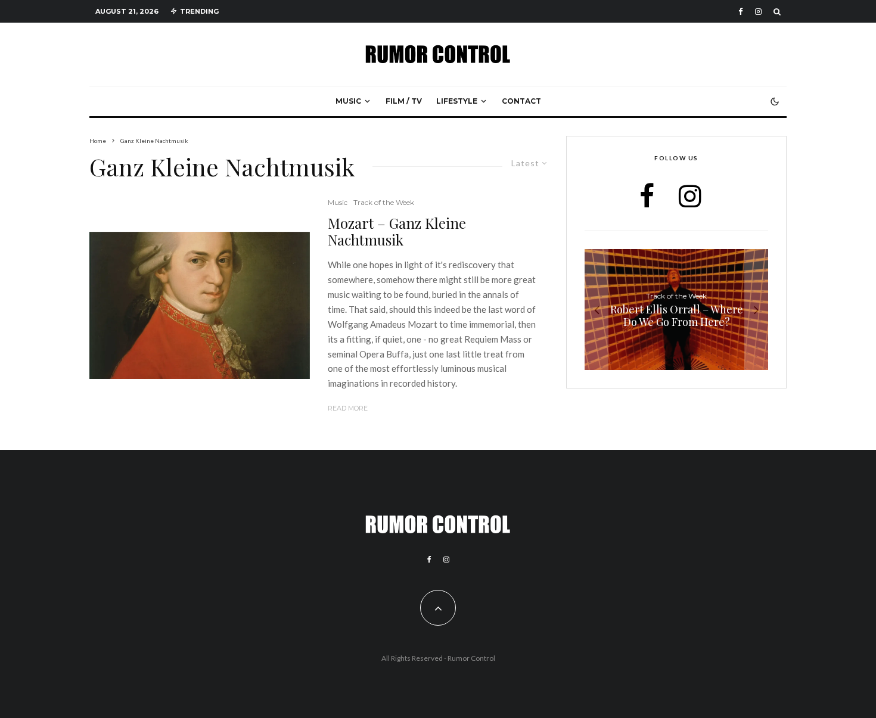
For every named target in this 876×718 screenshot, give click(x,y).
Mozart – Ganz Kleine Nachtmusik (397, 232)
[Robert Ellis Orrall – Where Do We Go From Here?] (676, 309)
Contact (521, 101)
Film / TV (404, 101)
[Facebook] (740, 11)
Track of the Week (383, 202)
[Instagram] (758, 11)
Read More (348, 408)
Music (348, 101)
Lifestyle (456, 101)
